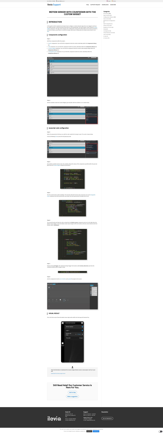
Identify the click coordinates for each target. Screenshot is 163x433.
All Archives (105, 13)
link (56, 136)
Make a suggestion (72, 396)
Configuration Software (108, 17)
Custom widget (52, 48)
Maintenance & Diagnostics (109, 20)
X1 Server (105, 38)
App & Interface (106, 15)
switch (50, 43)
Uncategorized (106, 30)
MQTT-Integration (107, 23)
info (49, 46)
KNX (48, 31)
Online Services (106, 25)
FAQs (87, 5)
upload (69, 279)
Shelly (104, 29)
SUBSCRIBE (113, 5)
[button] (160, 431)
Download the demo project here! (58, 373)
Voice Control (106, 34)
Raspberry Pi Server (107, 27)
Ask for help (72, 392)
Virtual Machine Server (108, 32)
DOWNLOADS (105, 5)
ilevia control (106, 18)
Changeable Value (53, 51)
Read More (89, 431)
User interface (63, 279)
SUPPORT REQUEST (95, 5)
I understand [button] (96, 431)
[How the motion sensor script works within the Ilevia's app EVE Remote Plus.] (72, 362)
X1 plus (105, 36)
